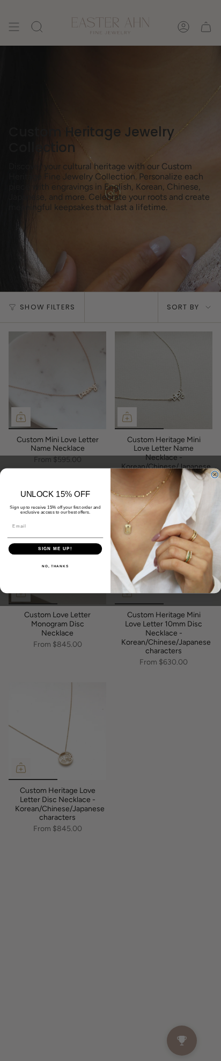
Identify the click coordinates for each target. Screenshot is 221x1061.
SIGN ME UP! (55, 548)
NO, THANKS (55, 565)
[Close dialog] (214, 474)
